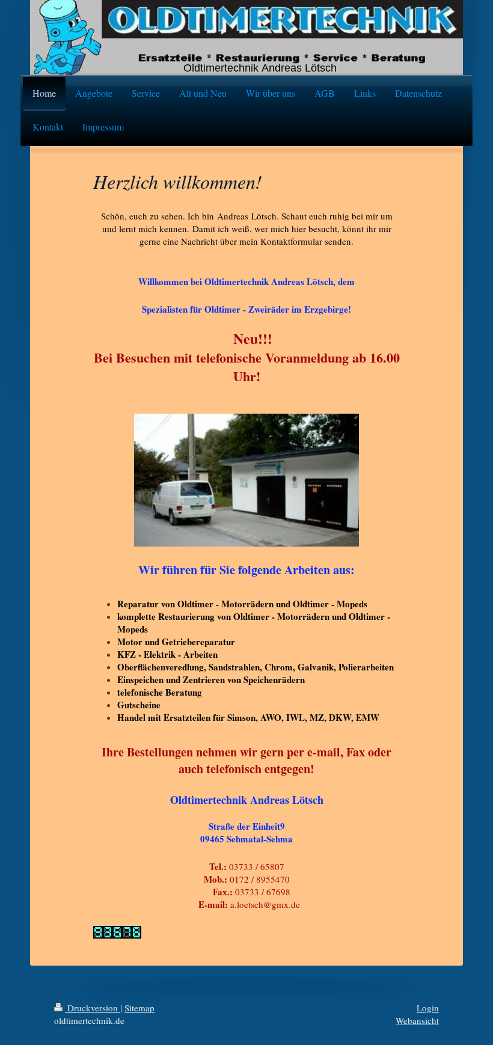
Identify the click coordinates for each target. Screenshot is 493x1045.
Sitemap (139, 1008)
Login (428, 1008)
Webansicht (417, 1020)
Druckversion (92, 1008)
